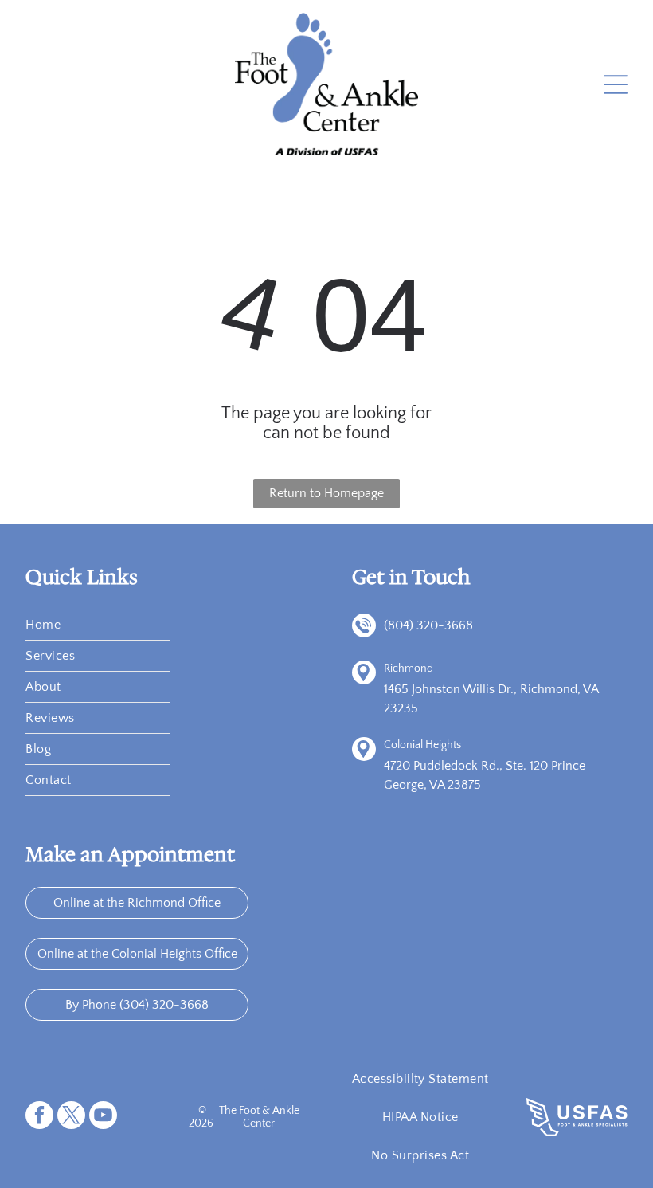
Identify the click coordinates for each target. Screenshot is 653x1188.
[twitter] (71, 1117)
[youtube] (103, 1117)
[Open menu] (616, 84)
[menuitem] (97, 625)
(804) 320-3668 (428, 625)
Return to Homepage (326, 493)
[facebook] (39, 1117)
